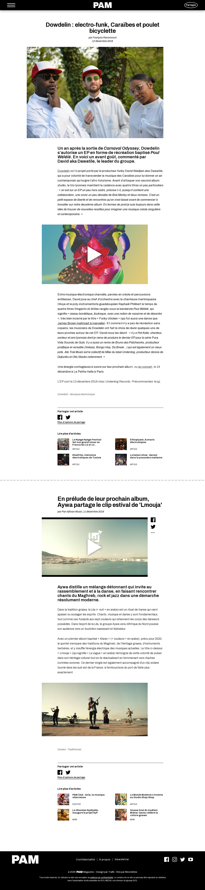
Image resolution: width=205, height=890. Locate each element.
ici (158, 381)
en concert (145, 366)
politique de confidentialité (101, 877)
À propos (105, 859)
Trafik (111, 872)
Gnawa (61, 749)
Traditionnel (74, 749)
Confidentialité (85, 859)
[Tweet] (68, 417)
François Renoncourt (105, 37)
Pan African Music (72, 511)
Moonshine (131, 872)
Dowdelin (63, 171)
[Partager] (59, 417)
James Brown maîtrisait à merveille (80, 323)
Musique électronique (82, 394)
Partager (191, 5)
